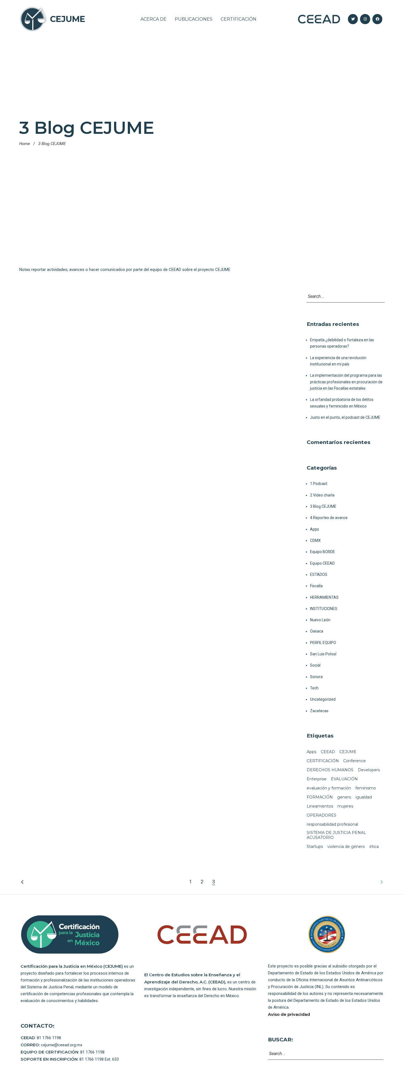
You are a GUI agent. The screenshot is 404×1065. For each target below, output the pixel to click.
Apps (314, 529)
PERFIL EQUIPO (323, 642)
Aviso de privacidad (289, 1014)
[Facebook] (377, 19)
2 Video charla (322, 495)
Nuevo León (320, 620)
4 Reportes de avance (329, 517)
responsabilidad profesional (332, 824)
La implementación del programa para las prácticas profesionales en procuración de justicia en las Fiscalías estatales (346, 381)
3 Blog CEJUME (323, 506)
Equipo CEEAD (322, 563)
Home (24, 143)
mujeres (345, 806)
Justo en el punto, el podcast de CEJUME (345, 417)
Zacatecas (319, 711)
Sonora (316, 677)
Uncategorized (323, 699)
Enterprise (316, 778)
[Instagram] (365, 19)
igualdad (364, 797)
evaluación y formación (329, 788)
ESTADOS (318, 574)
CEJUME (67, 19)
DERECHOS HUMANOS (330, 769)
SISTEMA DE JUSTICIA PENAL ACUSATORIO (336, 835)
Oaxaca (316, 631)
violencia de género (346, 846)
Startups (315, 846)
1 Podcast (318, 483)
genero (344, 797)
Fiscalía (316, 586)
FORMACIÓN (320, 797)
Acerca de (153, 19)
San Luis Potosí (323, 654)
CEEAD (328, 751)
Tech (314, 688)
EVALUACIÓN (344, 778)
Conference (354, 760)
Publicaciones (193, 19)
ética (374, 846)
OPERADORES (321, 815)
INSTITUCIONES (323, 608)
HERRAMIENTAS (324, 597)
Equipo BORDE (322, 552)
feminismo (365, 788)
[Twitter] (353, 19)
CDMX (315, 540)
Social (315, 665)
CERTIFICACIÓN (323, 760)
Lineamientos (320, 806)
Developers (369, 769)
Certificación (238, 19)
